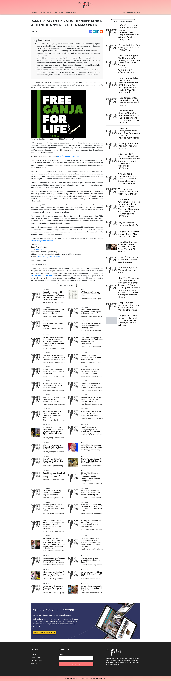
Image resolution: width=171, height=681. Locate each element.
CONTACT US (71, 12)
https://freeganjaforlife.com (68, 156)
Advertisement (36, 660)
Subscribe (76, 664)
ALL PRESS (59, 12)
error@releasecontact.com (41, 275)
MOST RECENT (46, 12)
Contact (34, 664)
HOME (34, 12)
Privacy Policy (36, 657)
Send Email (39, 249)
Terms (33, 654)
